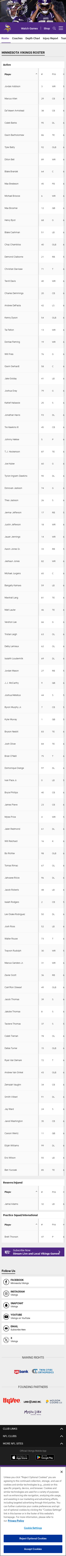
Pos (54, 74)
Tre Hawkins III (12, 427)
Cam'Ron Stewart (13, 987)
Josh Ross (10, 926)
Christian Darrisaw (14, 269)
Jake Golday (11, 378)
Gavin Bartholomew (14, 135)
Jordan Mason (12, 670)
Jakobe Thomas (12, 1011)
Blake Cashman (12, 232)
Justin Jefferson (13, 524)
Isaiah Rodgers (12, 902)
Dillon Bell (9, 159)
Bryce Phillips (11, 792)
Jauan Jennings (12, 536)
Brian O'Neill (11, 756)
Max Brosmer (11, 208)
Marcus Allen (11, 98)
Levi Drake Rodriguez (15, 914)
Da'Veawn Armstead (14, 110)
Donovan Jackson (13, 488)
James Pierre (11, 804)
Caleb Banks (11, 122)
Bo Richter (10, 853)
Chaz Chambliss (13, 244)
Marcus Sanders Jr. (14, 962)
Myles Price (10, 816)
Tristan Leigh (11, 634)
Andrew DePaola (13, 305)
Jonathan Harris (12, 415)
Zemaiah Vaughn (13, 1084)
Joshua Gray (11, 390)
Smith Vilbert (11, 1096)
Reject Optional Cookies (33, 1538)
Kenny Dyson (11, 317)
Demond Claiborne (14, 256)
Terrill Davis (10, 281)
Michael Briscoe (12, 195)
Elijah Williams (12, 1145)
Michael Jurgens (13, 573)
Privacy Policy (16, 1520)
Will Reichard (11, 841)
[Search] (54, 28)
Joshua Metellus (13, 695)
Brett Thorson (11, 1236)
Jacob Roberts (12, 889)
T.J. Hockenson (12, 451)
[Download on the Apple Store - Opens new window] (20, 1458)
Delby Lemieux (12, 646)
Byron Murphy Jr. (13, 707)
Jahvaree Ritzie (12, 877)
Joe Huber (10, 463)
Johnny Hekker (12, 439)
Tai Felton (9, 329)
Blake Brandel (11, 171)
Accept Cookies (33, 1548)
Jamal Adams (11, 1204)
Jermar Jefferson (13, 512)
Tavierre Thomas (13, 1023)
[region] (33, 1511)
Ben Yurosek (11, 1170)
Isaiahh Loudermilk (14, 658)
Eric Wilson (10, 1157)
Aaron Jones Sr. (12, 549)
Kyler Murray (11, 719)
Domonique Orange (14, 768)
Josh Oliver (10, 743)
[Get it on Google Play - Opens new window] (45, 1459)
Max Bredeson (12, 183)
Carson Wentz (12, 1133)
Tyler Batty (10, 147)
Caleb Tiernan (11, 1036)
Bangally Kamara (13, 585)
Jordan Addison (12, 86)
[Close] (62, 1472)
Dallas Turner (11, 1048)
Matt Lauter (10, 609)
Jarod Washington (14, 1121)
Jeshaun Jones (12, 561)
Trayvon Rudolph (13, 950)
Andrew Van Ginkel (14, 1072)
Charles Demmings (14, 293)
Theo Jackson (11, 500)
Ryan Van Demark (13, 1060)
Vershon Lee (10, 622)
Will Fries (9, 354)
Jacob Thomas (12, 999)
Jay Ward (9, 1109)
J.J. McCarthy (12, 683)
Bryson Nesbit (11, 731)
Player (8, 74)
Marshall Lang (11, 597)
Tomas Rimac (11, 865)
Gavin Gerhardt (12, 366)
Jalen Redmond (12, 828)
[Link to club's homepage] (7, 27)
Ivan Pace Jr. (11, 780)
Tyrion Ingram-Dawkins (16, 475)
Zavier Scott (10, 975)
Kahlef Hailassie (12, 402)
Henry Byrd (10, 220)
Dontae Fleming (12, 341)
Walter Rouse (11, 938)
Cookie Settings (33, 1527)
